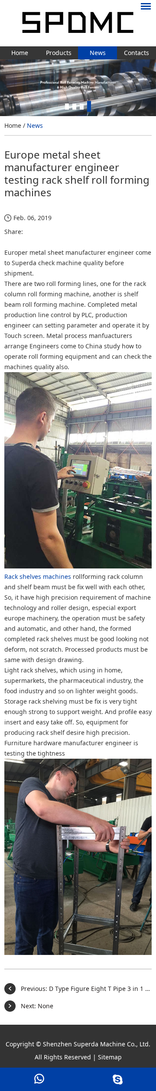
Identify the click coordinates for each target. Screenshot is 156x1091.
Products (59, 53)
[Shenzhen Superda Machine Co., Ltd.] (78, 23)
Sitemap (110, 1057)
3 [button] (82, 106)
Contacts (136, 53)
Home (19, 53)
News (98, 53)
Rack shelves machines (37, 576)
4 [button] (89, 106)
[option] (78, 87)
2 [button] (74, 106)
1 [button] (67, 106)
